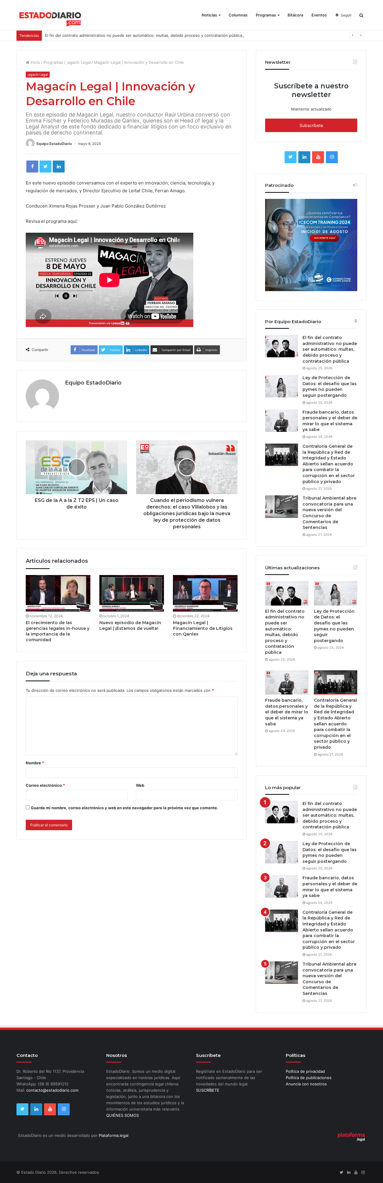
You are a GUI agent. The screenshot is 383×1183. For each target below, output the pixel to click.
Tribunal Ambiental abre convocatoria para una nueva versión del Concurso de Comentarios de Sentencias (329, 512)
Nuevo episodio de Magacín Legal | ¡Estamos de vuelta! (130, 625)
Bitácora (295, 15)
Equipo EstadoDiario (54, 143)
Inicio (34, 62)
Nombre (35, 762)
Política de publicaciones (309, 1077)
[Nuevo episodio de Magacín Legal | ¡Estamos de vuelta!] (131, 593)
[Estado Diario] (50, 18)
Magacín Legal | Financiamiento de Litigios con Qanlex (202, 628)
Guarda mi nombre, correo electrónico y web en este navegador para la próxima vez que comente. (124, 807)
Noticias (209, 15)
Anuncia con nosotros (306, 1083)
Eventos (319, 15)
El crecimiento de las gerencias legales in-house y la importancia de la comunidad (57, 631)
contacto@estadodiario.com (52, 1090)
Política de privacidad (305, 1071)
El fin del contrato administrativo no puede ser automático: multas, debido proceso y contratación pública (143, 35)
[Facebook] (32, 167)
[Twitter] (45, 167)
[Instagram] (332, 157)
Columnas (238, 15)
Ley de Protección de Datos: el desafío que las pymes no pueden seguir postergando (330, 386)
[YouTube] (318, 157)
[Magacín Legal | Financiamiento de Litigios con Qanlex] (205, 593)
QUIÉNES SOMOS (122, 1115)
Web (140, 785)
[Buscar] (361, 15)
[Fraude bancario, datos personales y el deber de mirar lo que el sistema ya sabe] (281, 420)
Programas (266, 15)
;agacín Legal (78, 62)
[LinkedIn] (59, 167)
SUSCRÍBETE (207, 1090)
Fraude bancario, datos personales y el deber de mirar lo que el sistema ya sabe (330, 420)
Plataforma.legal (113, 1135)
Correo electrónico (45, 785)
